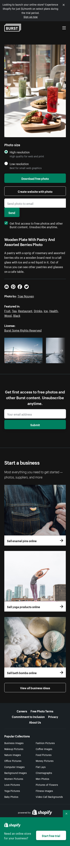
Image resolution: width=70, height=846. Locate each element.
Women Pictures (13, 779)
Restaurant (25, 310)
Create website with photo (35, 191)
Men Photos (42, 779)
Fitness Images (44, 791)
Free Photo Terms (42, 710)
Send (11, 212)
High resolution (20, 152)
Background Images (15, 773)
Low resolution (19, 164)
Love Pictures (12, 784)
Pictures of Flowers (47, 784)
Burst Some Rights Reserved (23, 330)
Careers (22, 710)
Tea (14, 310)
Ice (46, 310)
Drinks (38, 310)
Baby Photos (11, 797)
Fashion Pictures (45, 743)
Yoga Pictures (12, 791)
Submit (35, 424)
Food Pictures (44, 755)
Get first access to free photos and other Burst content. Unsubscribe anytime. (36, 224)
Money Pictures (44, 761)
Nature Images (12, 755)
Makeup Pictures (13, 749)
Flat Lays (41, 767)
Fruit (7, 310)
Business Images (14, 743)
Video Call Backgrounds (49, 797)
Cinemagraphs (44, 773)
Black (16, 315)
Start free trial (51, 835)
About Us (35, 722)
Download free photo (35, 178)
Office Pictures (12, 761)
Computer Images (14, 767)
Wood (8, 315)
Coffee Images (44, 749)
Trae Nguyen (26, 295)
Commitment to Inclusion (28, 716)
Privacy (53, 716)
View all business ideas (35, 687)
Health (53, 310)
